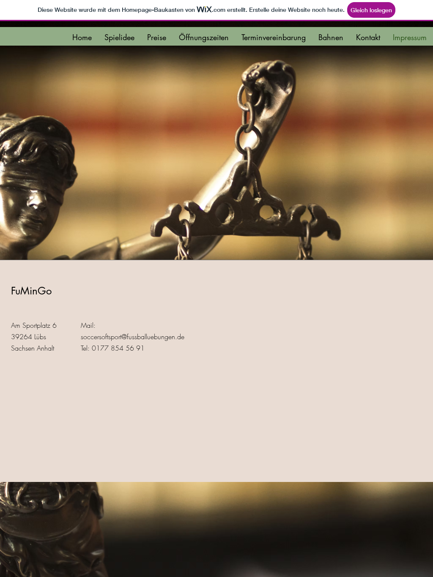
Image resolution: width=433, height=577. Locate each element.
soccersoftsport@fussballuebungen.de (132, 336)
